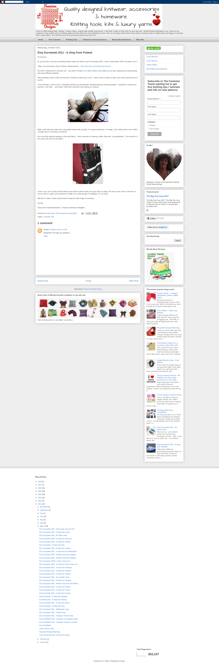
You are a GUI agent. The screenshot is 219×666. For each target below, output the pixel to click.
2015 (40, 491)
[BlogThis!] (89, 213)
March (42, 526)
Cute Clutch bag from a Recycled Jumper (54, 635)
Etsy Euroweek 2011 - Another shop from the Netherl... (59, 583)
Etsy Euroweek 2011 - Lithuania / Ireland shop (56, 616)
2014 (40, 494)
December (44, 507)
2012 (40, 501)
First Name (152, 107)
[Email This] (87, 213)
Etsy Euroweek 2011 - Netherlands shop (54, 609)
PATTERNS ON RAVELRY (157, 69)
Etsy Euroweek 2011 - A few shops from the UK (56, 529)
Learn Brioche (152, 57)
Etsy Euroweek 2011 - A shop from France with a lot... (59, 564)
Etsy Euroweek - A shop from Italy (52, 545)
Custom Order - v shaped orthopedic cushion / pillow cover (167, 295)
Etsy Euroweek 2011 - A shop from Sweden (55, 571)
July (42, 513)
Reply (46, 236)
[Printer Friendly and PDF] (154, 49)
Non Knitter (154, 129)
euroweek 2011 (48, 217)
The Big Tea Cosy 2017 (158, 196)
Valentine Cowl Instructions (95, 40)
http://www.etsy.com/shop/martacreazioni (96, 66)
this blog (160, 218)
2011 (40, 504)
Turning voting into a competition (165, 411)
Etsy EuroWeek (45, 625)
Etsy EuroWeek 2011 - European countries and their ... (59, 622)
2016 (40, 488)
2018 (40, 482)
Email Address (154, 99)
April (42, 523)
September (44, 510)
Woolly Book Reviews (121, 40)
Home (40, 40)
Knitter (152, 125)
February (43, 639)
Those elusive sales (46, 628)
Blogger (122, 661)
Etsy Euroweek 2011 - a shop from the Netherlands (58, 551)
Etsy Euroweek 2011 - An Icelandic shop (54, 577)
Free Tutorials (55, 40)
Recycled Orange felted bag (168, 328)
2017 (40, 485)
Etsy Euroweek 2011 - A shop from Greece (55, 587)
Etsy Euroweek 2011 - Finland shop (52, 612)
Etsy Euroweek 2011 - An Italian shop (53, 535)
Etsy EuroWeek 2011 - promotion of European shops (58, 619)
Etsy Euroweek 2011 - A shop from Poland (54, 542)
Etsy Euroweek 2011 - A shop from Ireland (54, 548)
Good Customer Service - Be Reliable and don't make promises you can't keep (168, 377)
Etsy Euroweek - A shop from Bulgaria (53, 596)
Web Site (140, 40)
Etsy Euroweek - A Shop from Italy (52, 606)
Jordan (46, 229)
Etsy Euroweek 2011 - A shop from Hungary (55, 580)
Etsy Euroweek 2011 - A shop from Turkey (54, 593)
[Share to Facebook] (94, 213)
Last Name (152, 114)
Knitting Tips (71, 40)
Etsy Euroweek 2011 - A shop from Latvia (54, 532)
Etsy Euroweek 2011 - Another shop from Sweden (57, 555)
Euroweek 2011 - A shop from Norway (53, 600)
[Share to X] (91, 213)
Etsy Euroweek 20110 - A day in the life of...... (56, 561)
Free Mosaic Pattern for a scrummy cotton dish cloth (167, 344)
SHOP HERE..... (153, 65)
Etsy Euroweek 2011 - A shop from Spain (54, 603)
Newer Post (43, 281)
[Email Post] (82, 213)
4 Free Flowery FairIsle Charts (169, 395)
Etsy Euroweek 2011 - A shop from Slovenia (55, 539)
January (43, 642)
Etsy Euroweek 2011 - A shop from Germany (55, 568)
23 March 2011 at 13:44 (58, 229)
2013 (40, 498)
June (42, 516)
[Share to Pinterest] (96, 213)
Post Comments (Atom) (93, 289)
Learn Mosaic (152, 61)
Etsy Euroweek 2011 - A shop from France (54, 590)
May (42, 520)
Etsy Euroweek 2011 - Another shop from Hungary (57, 558)
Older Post (133, 281)
